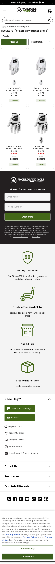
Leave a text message (21, 408)
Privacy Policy (36, 237)
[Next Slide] (52, 2)
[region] (27, 536)
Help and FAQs (15, 426)
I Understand (27, 556)
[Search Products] (50, 20)
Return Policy (15, 446)
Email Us (14, 417)
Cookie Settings (28, 548)
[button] (14, 82)
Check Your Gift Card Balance (23, 453)
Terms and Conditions (20, 237)
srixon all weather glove (19, 27)
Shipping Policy (16, 439)
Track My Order (16, 433)
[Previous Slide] (2, 2)
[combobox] (27, 20)
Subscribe (27, 216)
